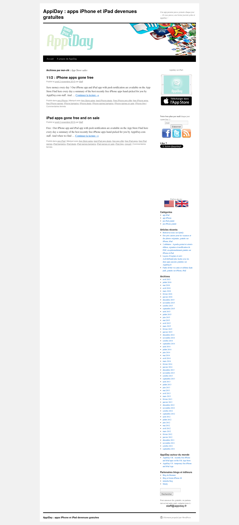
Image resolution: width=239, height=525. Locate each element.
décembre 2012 (168, 405)
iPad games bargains (86, 144)
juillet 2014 (167, 349)
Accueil (50, 58)
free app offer (118, 141)
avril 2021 (167, 279)
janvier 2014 (167, 367)
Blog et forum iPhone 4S (172, 478)
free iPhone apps (140, 100)
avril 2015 (167, 323)
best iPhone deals (104, 100)
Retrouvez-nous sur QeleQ (173, 232)
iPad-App (119, 144)
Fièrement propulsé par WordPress (177, 517)
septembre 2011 (169, 448)
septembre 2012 (169, 413)
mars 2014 (167, 361)
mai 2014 (166, 355)
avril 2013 (167, 393)
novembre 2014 (169, 337)
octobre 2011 (168, 445)
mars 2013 (167, 396)
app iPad (61, 141)
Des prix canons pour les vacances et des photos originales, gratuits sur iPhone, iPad (177, 238)
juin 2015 (166, 317)
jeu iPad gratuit (168, 220)
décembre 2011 (168, 440)
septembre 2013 (169, 378)
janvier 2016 (167, 296)
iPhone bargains (71, 103)
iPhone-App (140, 103)
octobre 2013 (168, 375)
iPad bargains (59, 144)
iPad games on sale (105, 144)
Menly (165, 483)
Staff (81, 81)
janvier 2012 (167, 437)
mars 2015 (167, 326)
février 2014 (167, 364)
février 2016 (167, 294)
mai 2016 (166, 285)
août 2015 (166, 311)
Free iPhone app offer (122, 100)
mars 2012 (167, 431)
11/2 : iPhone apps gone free (69, 77)
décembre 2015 (168, 299)
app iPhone (62, 100)
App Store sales (88, 100)
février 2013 (167, 399)
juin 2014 (166, 352)
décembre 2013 (168, 370)
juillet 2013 (167, 384)
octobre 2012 (168, 410)
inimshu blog (168, 481)
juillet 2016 (167, 282)
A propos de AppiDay (67, 58)
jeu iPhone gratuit (169, 223)
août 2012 (166, 416)
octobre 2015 (168, 305)
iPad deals (71, 144)
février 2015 (167, 329)
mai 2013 (166, 390)
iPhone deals (85, 103)
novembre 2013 (169, 372)
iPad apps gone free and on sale (73, 117)
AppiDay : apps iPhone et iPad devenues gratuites (90, 13)
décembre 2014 (168, 334)
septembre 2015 (169, 308)
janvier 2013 (167, 402)
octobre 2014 (168, 340)
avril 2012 (167, 428)
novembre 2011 (169, 443)
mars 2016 (167, 291)
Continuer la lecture (87, 95)
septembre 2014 (169, 343)
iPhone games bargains (102, 103)
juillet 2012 (167, 419)
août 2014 (166, 346)
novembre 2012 (169, 407)
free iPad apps (131, 141)
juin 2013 (166, 387)
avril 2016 (167, 288)
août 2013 (166, 381)
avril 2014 (167, 358)
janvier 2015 (167, 332)
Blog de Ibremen (169, 475)
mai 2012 (166, 425)
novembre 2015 (169, 302)
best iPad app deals (102, 141)
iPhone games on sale (124, 103)
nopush (128, 144)
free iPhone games (54, 103)
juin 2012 (166, 422)
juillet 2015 (167, 314)
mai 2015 (166, 320)
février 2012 (167, 434)
